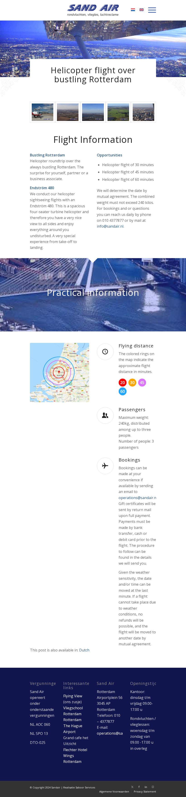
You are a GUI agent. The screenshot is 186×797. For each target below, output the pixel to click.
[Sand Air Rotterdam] (93, 10)
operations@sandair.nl (116, 733)
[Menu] (150, 10)
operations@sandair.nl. (138, 497)
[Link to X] (132, 786)
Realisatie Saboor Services (79, 787)
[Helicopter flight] (67, 112)
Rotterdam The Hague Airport (72, 725)
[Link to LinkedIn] (145, 786)
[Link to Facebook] (139, 786)
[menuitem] (150, 10)
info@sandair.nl (110, 226)
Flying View (72, 695)
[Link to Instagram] (152, 786)
